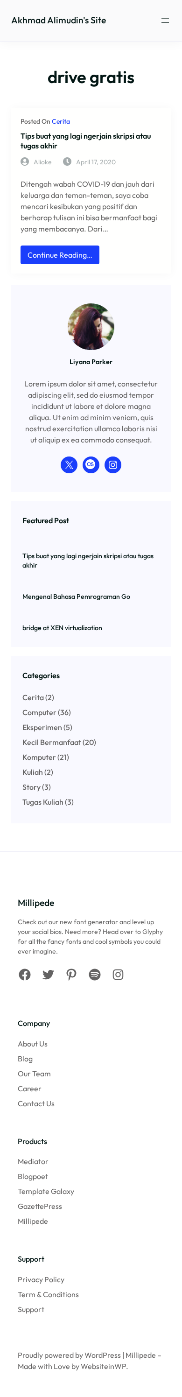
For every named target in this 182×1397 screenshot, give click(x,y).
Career (30, 1088)
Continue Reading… (62, 257)
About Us (33, 1043)
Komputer (39, 757)
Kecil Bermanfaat (51, 742)
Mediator (33, 1161)
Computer (39, 712)
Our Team (34, 1073)
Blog (25, 1058)
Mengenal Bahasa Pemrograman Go (76, 596)
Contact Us (36, 1103)
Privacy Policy (41, 1279)
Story (31, 787)
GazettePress (40, 1206)
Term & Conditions (48, 1294)
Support (31, 1309)
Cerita (61, 121)
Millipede (33, 1221)
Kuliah (32, 772)
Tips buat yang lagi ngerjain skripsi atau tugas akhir (86, 140)
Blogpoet (33, 1176)
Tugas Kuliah (42, 802)
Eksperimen (42, 727)
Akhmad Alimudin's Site (58, 20)
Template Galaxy (46, 1191)
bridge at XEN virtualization (62, 628)
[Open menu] (165, 20)
